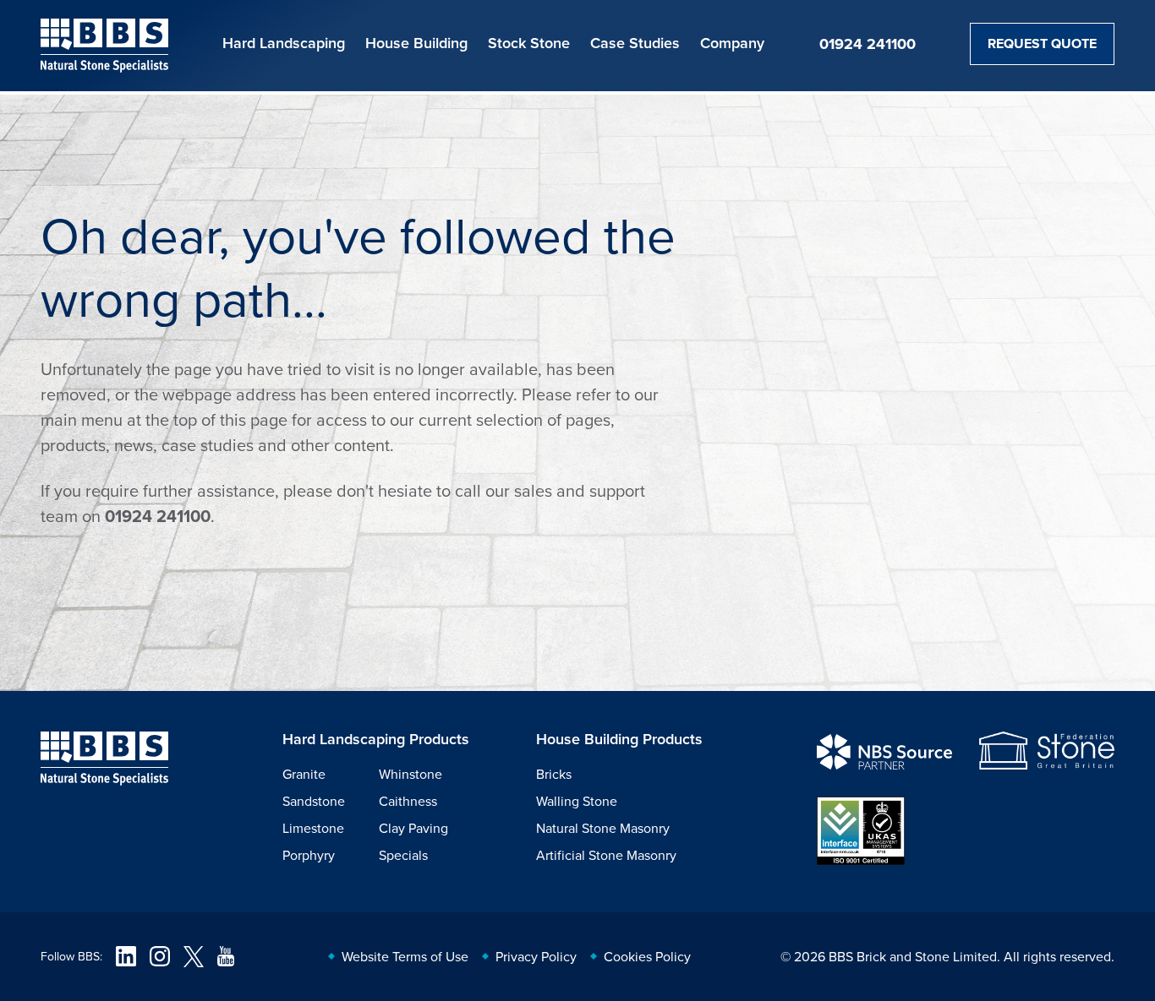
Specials (403, 855)
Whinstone (410, 773)
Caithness (408, 801)
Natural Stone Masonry (603, 828)
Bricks (554, 773)
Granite (304, 773)
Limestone (313, 828)
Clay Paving (413, 828)
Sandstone (313, 801)
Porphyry (308, 855)
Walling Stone (576, 801)
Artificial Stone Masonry (606, 855)
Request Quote (1042, 43)
